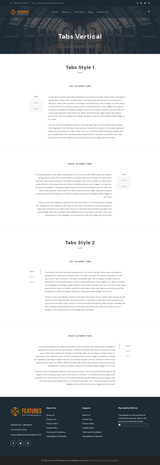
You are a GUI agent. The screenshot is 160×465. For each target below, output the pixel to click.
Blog (90, 12)
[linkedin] (141, 3)
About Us (50, 415)
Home (55, 12)
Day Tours (79, 12)
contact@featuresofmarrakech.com (50, 3)
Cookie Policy (52, 428)
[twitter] (145, 3)
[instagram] (149, 3)
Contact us (102, 12)
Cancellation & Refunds (56, 436)
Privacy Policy (52, 423)
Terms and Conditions (55, 432)
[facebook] (137, 3)
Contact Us (51, 419)
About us (66, 12)
